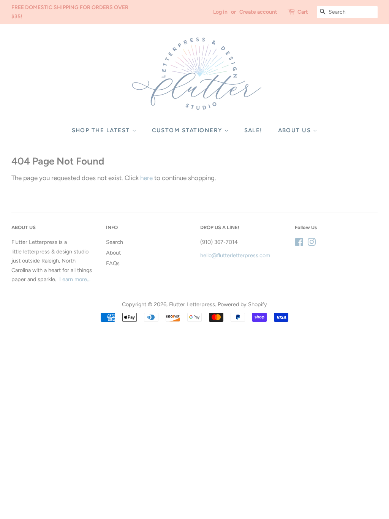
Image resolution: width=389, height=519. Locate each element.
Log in (220, 12)
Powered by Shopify (242, 304)
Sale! (253, 130)
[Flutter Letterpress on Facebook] (299, 243)
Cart (302, 12)
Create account (258, 12)
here (146, 178)
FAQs (113, 263)
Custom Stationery (188, 130)
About (113, 252)
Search (114, 242)
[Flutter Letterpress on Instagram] (311, 243)
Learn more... (74, 279)
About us (295, 130)
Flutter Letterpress (192, 304)
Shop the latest (102, 130)
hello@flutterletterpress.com (235, 255)
